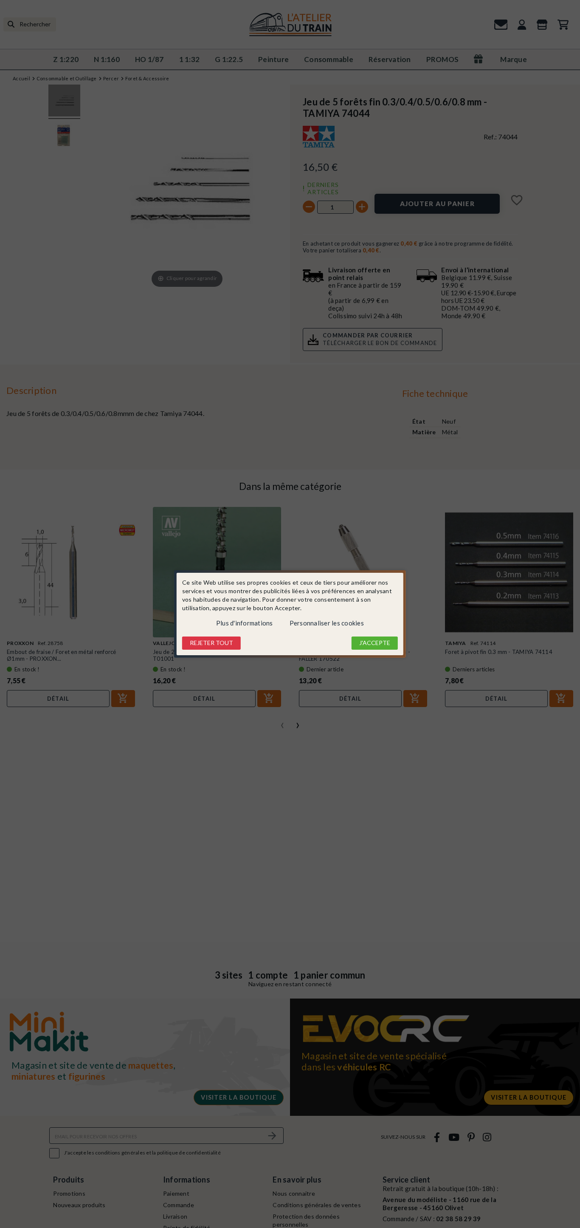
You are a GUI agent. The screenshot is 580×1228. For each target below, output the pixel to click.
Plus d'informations (244, 623)
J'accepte (374, 642)
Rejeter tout (211, 642)
